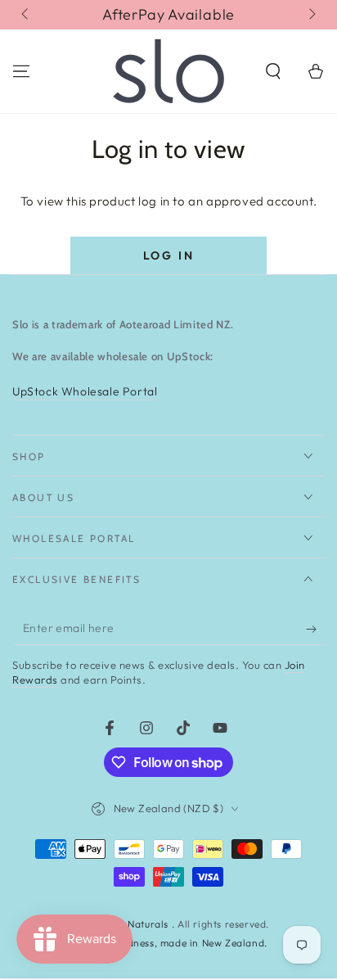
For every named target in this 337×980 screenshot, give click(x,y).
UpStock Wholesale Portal (84, 391)
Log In (169, 255)
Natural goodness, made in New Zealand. (168, 943)
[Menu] (21, 71)
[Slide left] (26, 14)
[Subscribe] (315, 629)
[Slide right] (311, 14)
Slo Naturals (141, 924)
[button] (273, 71)
